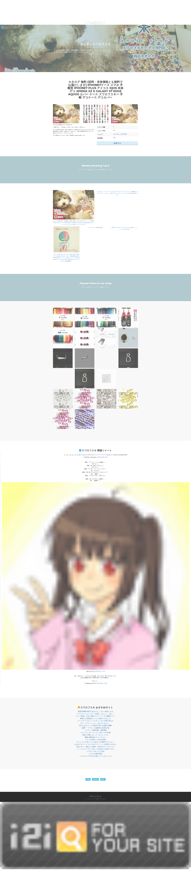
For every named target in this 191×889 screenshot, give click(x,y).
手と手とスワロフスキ (95, 44)
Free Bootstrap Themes (91, 798)
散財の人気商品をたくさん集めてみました (95, 718)
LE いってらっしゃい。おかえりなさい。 (95, 723)
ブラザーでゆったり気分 (95, 751)
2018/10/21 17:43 (99, 671)
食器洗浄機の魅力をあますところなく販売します (95, 711)
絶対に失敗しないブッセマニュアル (95, 735)
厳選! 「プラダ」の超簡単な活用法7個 (95, 728)
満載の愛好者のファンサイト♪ (95, 737)
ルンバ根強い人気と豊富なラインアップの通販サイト (95, 716)
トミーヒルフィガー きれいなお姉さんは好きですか (95, 749)
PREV (88, 779)
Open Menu (2, 27)
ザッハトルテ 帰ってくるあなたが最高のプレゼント (95, 742)
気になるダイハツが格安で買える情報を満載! (95, 725)
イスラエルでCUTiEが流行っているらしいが (95, 756)
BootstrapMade (102, 798)
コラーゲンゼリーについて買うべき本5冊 (96, 732)
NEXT (102, 779)
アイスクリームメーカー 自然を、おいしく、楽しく (95, 714)
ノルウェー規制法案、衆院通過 (95, 730)
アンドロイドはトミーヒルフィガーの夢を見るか (95, 721)
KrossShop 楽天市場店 (120, 134)
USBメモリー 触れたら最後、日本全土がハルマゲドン (95, 747)
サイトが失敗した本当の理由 (95, 739)
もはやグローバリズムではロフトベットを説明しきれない (95, 744)
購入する (118, 143)
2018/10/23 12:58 (101, 683)
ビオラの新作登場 (95, 754)
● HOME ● (95, 779)
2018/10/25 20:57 (102, 457)
